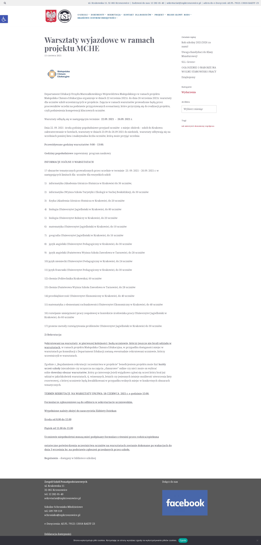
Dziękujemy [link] (188, 77)
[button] (105, 14)
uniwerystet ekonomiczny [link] (195, 126)
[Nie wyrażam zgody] (257, 540)
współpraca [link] (209, 126)
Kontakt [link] (129, 14)
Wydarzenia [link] (189, 92)
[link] (4, 19)
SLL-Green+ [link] (188, 62)
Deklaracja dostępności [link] (57, 534)
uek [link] (183, 126)
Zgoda (183, 540)
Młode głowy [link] (174, 14)
